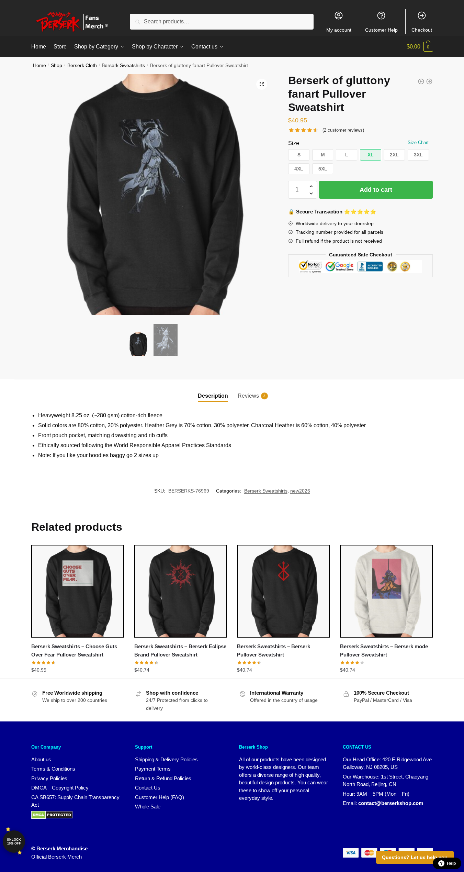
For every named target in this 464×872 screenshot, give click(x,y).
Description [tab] (213, 396)
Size (293, 143)
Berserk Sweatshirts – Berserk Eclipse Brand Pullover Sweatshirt (180, 650)
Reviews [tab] (248, 396)
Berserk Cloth (82, 65)
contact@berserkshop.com (390, 803)
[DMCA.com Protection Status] (52, 817)
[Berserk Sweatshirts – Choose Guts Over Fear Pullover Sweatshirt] (77, 591)
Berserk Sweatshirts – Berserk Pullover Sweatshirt (273, 650)
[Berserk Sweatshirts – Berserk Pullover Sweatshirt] (283, 591)
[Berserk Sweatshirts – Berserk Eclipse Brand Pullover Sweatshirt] (180, 591)
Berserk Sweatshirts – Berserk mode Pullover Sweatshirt (384, 650)
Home (39, 65)
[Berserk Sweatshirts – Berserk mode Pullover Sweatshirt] (386, 591)
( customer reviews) (343, 130)
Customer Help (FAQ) (159, 797)
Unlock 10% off (14, 841)
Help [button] (451, 863)
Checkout (421, 30)
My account (338, 30)
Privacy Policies (49, 778)
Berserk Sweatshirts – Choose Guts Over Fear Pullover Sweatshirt (74, 650)
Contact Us (147, 788)
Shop (56, 65)
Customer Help (381, 30)
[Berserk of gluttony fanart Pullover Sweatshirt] (421, 81)
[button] (261, 84)
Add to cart (376, 189)
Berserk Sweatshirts (123, 65)
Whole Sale (147, 806)
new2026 (300, 491)
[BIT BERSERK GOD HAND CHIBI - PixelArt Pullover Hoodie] (429, 81)
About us (41, 759)
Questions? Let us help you (415, 857)
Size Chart (418, 142)
